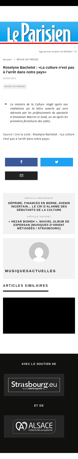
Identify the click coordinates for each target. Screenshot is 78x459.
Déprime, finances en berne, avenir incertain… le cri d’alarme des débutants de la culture (39, 206)
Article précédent (39, 198)
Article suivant (39, 216)
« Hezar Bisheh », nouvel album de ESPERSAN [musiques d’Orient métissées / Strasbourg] (39, 225)
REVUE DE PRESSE (15, 87)
